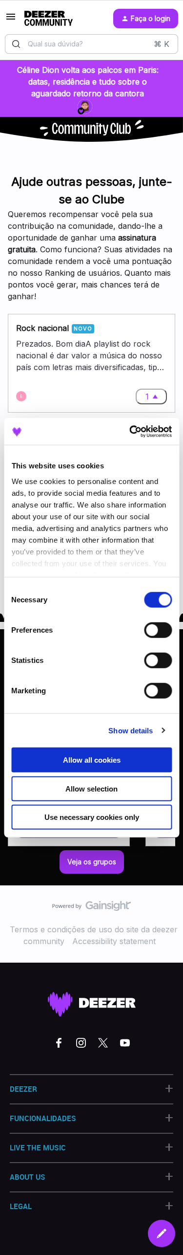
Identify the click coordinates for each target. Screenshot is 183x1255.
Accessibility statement (114, 941)
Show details (130, 730)
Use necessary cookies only (91, 817)
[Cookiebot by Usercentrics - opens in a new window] (130, 431)
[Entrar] (16, 44)
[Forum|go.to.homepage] (48, 18)
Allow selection (91, 788)
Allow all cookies (92, 760)
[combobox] (91, 44)
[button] (161, 1233)
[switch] (158, 630)
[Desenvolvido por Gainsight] (91, 908)
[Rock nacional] (91, 363)
